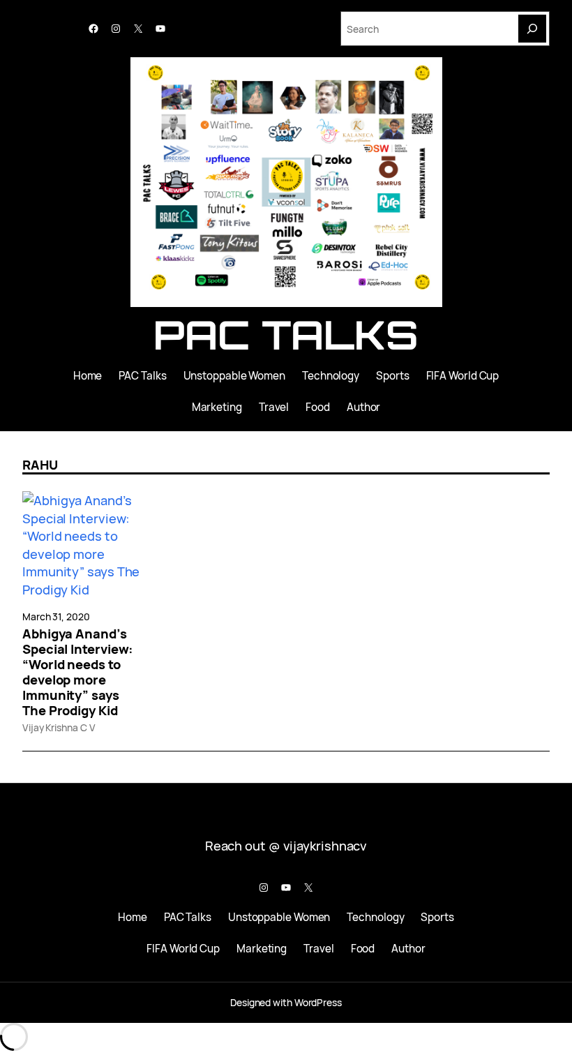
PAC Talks (286, 334)
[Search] (532, 29)
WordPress (318, 1002)
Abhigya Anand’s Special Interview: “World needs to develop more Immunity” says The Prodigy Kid (77, 672)
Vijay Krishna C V (58, 727)
